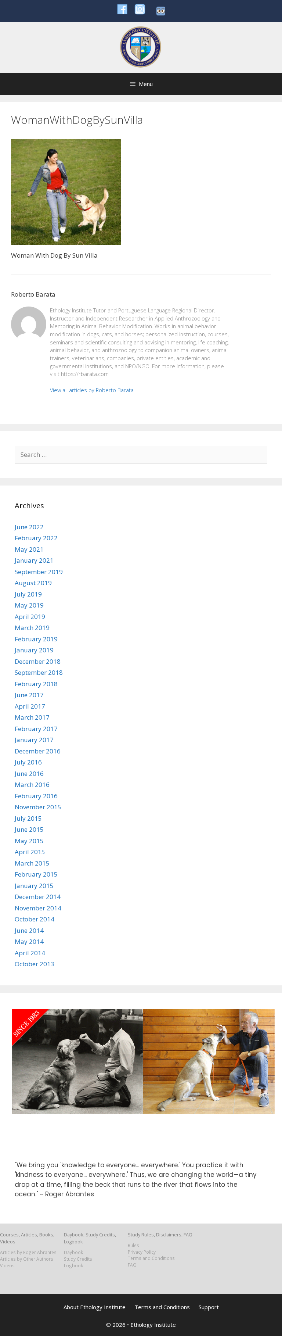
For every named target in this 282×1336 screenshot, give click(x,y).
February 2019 (36, 639)
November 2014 (38, 908)
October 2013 (34, 964)
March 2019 (32, 627)
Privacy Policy (142, 1252)
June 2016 (29, 773)
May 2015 (29, 841)
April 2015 (30, 852)
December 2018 (38, 661)
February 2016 (36, 796)
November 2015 (38, 807)
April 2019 (30, 616)
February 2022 (36, 538)
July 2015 (28, 818)
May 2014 (29, 941)
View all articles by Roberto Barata (92, 390)
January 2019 (34, 650)
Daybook (73, 1252)
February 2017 (36, 728)
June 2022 (29, 527)
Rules (133, 1245)
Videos (7, 1265)
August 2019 (33, 583)
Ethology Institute (153, 1324)
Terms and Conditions (151, 1258)
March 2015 (32, 863)
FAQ (132, 1265)
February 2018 (36, 684)
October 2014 (34, 919)
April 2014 (30, 953)
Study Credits (78, 1259)
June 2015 (29, 829)
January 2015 (34, 885)
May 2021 (29, 549)
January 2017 (34, 739)
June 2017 (29, 695)
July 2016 (28, 762)
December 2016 (38, 751)
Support (209, 1307)
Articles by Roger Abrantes (28, 1252)
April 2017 (30, 706)
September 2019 (39, 571)
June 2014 (29, 930)
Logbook (73, 1265)
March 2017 (32, 717)
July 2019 (28, 594)
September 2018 (39, 672)
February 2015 (36, 874)
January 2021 (34, 560)
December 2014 (38, 896)
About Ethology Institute (95, 1307)
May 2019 (29, 605)
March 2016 (32, 784)
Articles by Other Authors (26, 1259)
